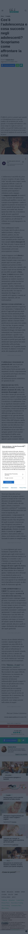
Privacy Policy (22, 487)
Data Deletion (5, 487)
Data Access (14, 487)
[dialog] (14, 467)
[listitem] (14, 474)
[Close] (24, 446)
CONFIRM (9, 482)
